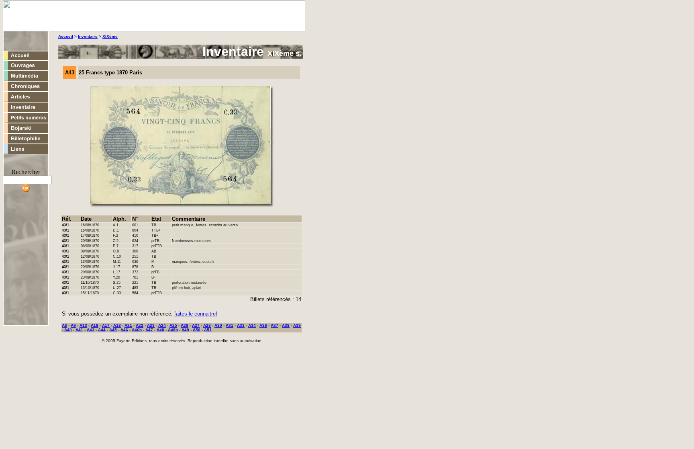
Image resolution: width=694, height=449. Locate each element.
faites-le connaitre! (195, 314)
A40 (68, 330)
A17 (106, 325)
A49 (185, 330)
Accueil (65, 36)
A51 (208, 330)
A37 (274, 325)
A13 (83, 325)
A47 (149, 330)
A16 (94, 325)
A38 (286, 325)
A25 (173, 325)
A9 (73, 325)
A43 (90, 330)
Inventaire (88, 36)
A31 (229, 325)
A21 (128, 325)
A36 (263, 325)
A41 (79, 330)
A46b (137, 330)
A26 (184, 325)
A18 (117, 325)
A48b (173, 330)
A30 (218, 325)
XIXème (110, 36)
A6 (64, 325)
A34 (252, 325)
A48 (160, 330)
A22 (139, 325)
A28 (207, 325)
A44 (102, 330)
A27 (196, 325)
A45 (113, 330)
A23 (151, 325)
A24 (162, 325)
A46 (124, 330)
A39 (297, 325)
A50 (196, 330)
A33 (241, 325)
